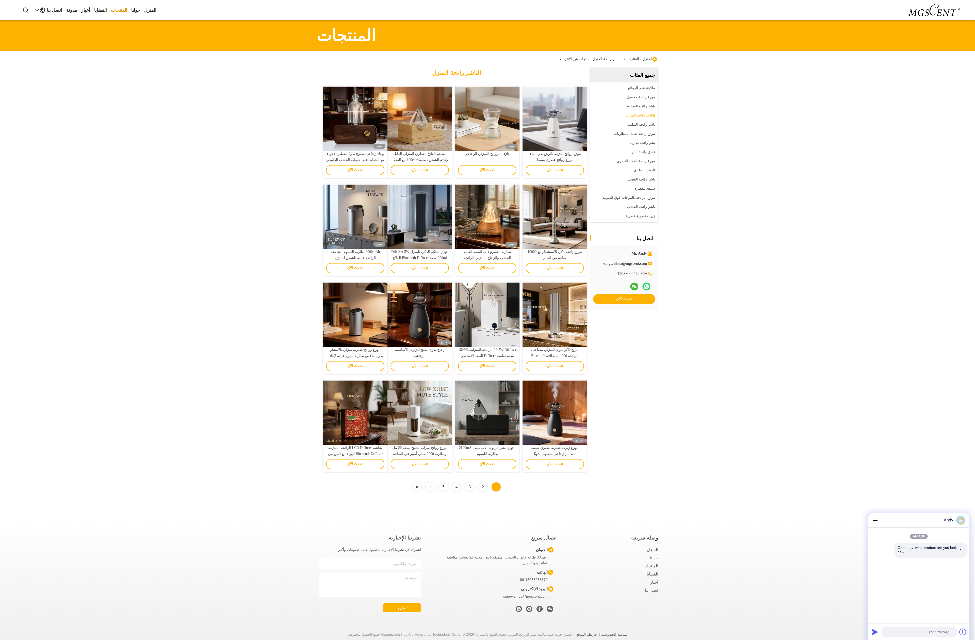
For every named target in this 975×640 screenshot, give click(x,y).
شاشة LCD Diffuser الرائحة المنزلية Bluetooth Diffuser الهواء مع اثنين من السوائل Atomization (355, 454)
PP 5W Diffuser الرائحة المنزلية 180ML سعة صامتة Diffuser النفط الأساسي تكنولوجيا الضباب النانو (487, 356)
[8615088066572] (518, 610)
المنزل (150, 10)
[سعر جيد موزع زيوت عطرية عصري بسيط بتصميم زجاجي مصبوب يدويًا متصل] (555, 412)
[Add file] (962, 631)
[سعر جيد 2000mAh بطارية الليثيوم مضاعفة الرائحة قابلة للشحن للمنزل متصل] (355, 216)
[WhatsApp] (646, 286)
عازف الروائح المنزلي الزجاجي (487, 154)
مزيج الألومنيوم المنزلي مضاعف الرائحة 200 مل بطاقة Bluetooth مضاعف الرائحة (555, 356)
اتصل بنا (54, 10)
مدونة (71, 10)
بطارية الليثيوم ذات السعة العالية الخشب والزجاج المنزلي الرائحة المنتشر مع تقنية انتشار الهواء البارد (487, 258)
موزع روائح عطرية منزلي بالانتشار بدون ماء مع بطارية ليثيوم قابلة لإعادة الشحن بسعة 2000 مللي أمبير (355, 356)
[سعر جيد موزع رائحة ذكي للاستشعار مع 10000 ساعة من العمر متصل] (555, 216)
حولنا (135, 10)
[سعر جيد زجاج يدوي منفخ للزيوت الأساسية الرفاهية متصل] (419, 314)
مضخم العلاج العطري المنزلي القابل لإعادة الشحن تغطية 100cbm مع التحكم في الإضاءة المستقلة (419, 160)
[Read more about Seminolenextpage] (430, 486)
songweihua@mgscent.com (625, 263)
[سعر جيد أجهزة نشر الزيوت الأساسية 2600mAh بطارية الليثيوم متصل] (487, 412)
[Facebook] (539, 610)
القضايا (100, 10)
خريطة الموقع (586, 634)
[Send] (875, 631)
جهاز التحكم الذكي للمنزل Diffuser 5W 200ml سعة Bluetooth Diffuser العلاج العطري (419, 258)
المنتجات (119, 10)
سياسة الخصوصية (614, 634)
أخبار (85, 10)
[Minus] (875, 520)
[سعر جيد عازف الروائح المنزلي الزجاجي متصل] (487, 118)
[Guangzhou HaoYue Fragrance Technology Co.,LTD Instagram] (529, 610)
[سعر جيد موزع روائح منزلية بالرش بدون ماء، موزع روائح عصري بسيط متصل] (555, 118)
